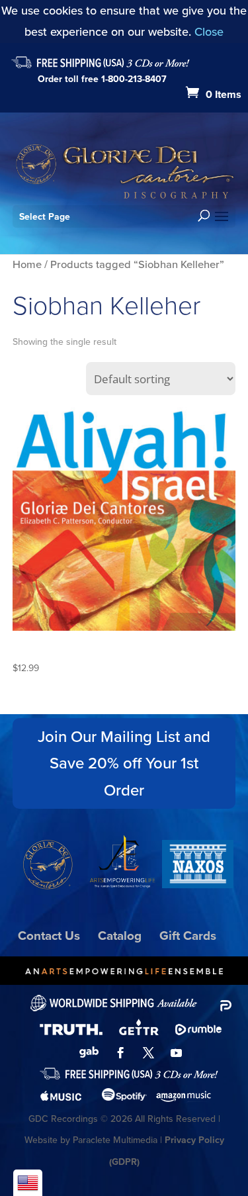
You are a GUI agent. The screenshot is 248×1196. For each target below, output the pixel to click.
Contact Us (49, 935)
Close (209, 31)
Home (27, 264)
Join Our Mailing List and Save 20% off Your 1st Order (124, 764)
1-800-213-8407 (134, 79)
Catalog (120, 935)
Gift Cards (187, 935)
